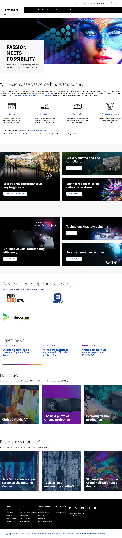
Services (58, 10)
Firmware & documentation (27, 512)
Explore (71, 233)
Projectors (44, 114)
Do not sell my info (51, 533)
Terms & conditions (43, 533)
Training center (23, 515)
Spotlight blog (10, 521)
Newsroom (41, 518)
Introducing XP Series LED (15, 194)
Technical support (24, 518)
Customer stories (43, 512)
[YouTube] (95, 508)
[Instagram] (89, 508)
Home (4, 14)
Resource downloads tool (38, 130)
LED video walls (33, 95)
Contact (84, 3)
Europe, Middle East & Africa (97, 3)
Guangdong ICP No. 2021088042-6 (83, 533)
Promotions (9, 512)
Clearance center (11, 518)
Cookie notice (19, 533)
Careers (40, 510)
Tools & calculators (24, 521)
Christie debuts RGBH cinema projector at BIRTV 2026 (94, 352)
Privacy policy (35, 533)
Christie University (61, 512)
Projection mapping (110, 114)
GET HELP (22, 506)
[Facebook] (70, 508)
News (76, 3)
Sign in (115, 3)
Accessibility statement (45, 521)
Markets (40, 10)
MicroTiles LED (74, 194)
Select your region (76, 513)
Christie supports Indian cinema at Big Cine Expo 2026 (16, 352)
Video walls (77, 114)
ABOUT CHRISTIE (44, 506)
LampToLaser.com (60, 510)
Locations (41, 515)
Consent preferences (27, 533)
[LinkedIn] (82, 508)
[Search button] (118, 10)
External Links (61, 506)
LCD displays (46, 95)
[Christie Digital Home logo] (12, 10)
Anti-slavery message (60, 533)
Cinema (12, 114)
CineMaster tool (35, 134)
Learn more (10, 259)
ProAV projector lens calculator (18, 134)
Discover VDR (74, 259)
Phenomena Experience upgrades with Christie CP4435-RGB (55, 352)
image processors (21, 95)
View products (74, 168)
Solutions (50, 10)
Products (32, 10)
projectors (10, 95)
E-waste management (70, 533)
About (78, 10)
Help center (68, 10)
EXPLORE (9, 506)
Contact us (22, 510)
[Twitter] (76, 508)
